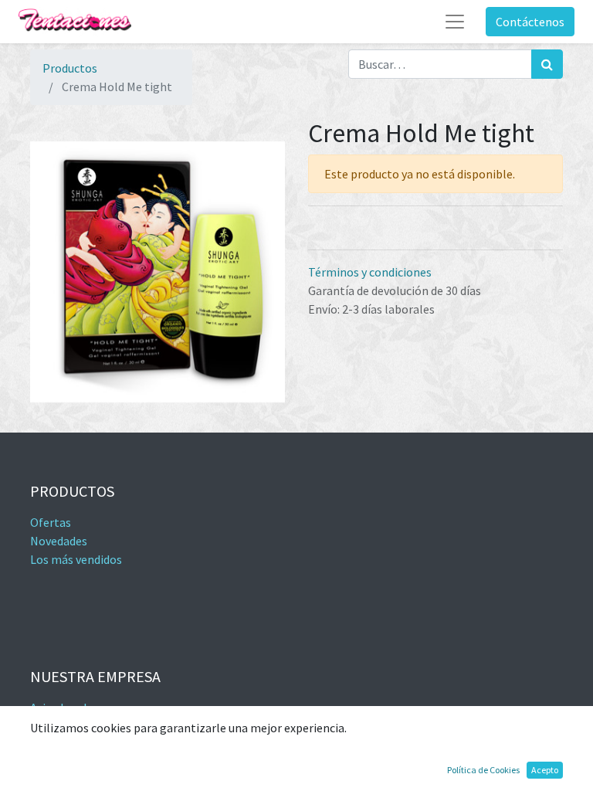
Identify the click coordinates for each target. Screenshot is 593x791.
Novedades (58, 540)
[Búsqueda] (547, 64)
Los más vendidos (76, 559)
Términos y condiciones (370, 272)
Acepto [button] (544, 770)
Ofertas (50, 522)
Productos (69, 68)
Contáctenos (530, 21)
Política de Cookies (483, 770)
